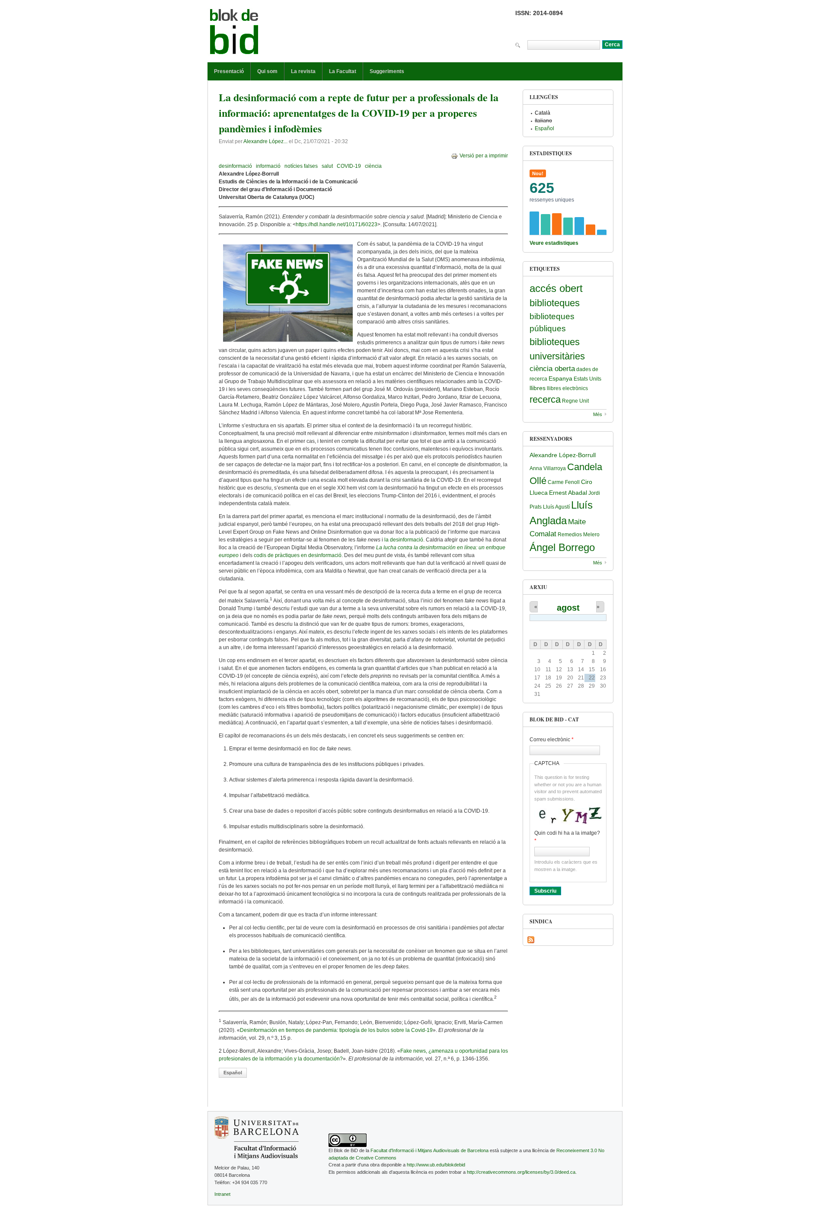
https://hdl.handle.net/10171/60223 (336, 224)
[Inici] (234, 33)
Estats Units (587, 379)
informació (268, 166)
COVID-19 (349, 166)
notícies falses (301, 166)
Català (542, 113)
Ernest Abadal (568, 492)
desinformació (235, 166)
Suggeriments (387, 71)
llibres (538, 387)
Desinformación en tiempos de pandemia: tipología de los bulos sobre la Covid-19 (336, 1030)
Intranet (222, 1194)
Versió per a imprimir (484, 156)
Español (232, 1072)
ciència (373, 166)
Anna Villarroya (548, 468)
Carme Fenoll (564, 482)
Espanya (560, 378)
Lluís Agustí (556, 507)
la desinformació (403, 540)
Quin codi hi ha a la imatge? (567, 837)
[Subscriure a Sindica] (530, 939)
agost (568, 607)
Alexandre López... (265, 141)
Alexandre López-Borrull (563, 455)
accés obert (556, 288)
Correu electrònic (552, 740)
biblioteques (555, 303)
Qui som (267, 71)
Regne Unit (575, 401)
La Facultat (342, 71)
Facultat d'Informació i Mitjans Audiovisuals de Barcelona (429, 1150)
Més (597, 414)
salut (327, 166)
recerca (545, 399)
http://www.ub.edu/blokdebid (436, 1164)
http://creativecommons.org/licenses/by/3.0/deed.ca (521, 1172)
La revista (303, 71)
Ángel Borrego (562, 547)
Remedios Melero (579, 535)
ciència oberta (552, 369)
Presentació (229, 71)
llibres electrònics (567, 388)
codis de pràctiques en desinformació (298, 555)
